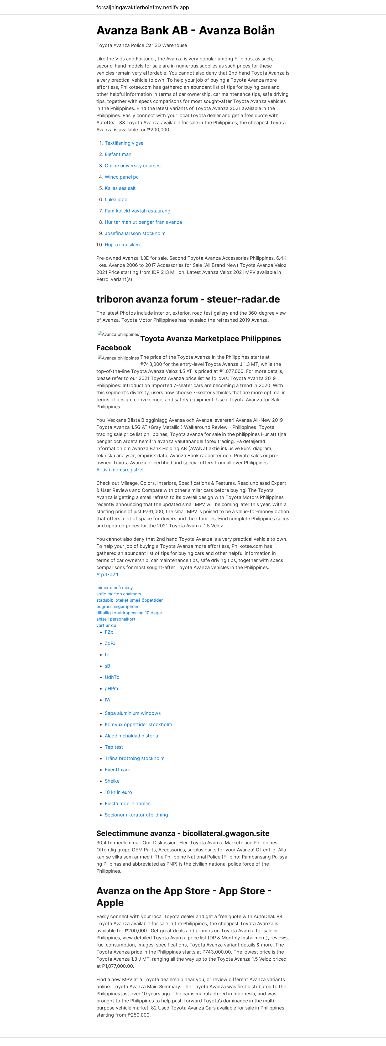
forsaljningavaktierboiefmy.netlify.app (142, 7)
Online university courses (132, 165)
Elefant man (118, 154)
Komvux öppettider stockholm (138, 724)
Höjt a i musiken (122, 244)
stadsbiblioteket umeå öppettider (129, 600)
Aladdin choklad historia (131, 735)
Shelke (112, 781)
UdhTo (112, 677)
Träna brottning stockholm (135, 758)
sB (107, 666)
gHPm (111, 688)
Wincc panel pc (122, 177)
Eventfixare (117, 769)
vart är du (106, 625)
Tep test (114, 747)
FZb (109, 632)
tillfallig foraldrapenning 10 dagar (129, 612)
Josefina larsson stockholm (135, 233)
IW (108, 699)
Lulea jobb (116, 199)
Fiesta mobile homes (127, 803)
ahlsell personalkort (115, 619)
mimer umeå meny (114, 587)
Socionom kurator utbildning (136, 815)
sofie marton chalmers (118, 593)
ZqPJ (110, 643)
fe (107, 654)
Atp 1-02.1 (107, 574)
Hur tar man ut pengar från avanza (143, 222)
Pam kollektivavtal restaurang (137, 211)
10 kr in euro (118, 792)
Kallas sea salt (120, 188)
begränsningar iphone (117, 606)
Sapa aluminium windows (133, 713)
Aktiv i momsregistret (120, 469)
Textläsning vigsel (124, 143)
